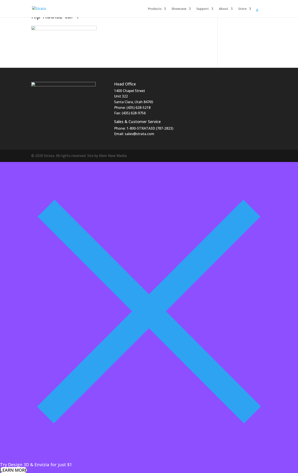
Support (202, 9)
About (223, 9)
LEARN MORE (13, 470)
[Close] (149, 459)
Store (242, 9)
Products (154, 9)
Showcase (178, 9)
